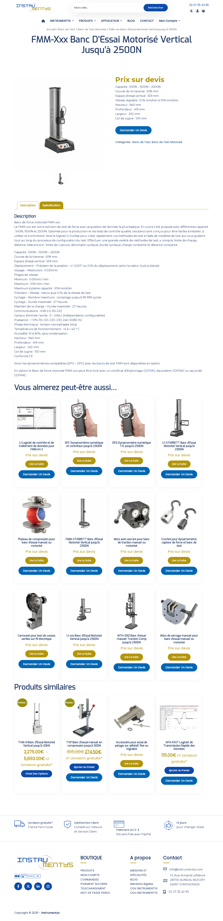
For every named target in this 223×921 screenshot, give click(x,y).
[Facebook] (18, 886)
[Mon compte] (197, 11)
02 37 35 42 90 (199, 5)
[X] (28, 886)
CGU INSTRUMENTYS (143, 893)
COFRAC (149, 370)
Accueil (51, 29)
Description (28, 205)
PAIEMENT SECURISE (93, 884)
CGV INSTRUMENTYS (143, 888)
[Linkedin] (38, 886)
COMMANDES (89, 880)
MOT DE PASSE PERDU (95, 893)
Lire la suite (37, 464)
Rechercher (155, 7)
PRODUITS (87, 871)
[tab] (28, 205)
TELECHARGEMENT (93, 888)
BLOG (134, 880)
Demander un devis (133, 130)
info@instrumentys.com (186, 869)
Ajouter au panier (84, 767)
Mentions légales (141, 884)
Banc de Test (66, 29)
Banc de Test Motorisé (92, 29)
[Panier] (203, 11)
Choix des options (36, 773)
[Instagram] (48, 886)
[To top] (209, 908)
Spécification (51, 205)
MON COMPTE (90, 875)
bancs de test (106, 363)
